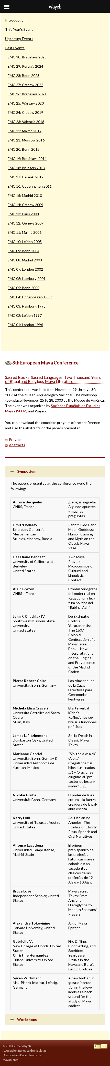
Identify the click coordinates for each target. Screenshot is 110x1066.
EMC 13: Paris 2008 (23, 214)
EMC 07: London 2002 (25, 269)
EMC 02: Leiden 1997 (25, 315)
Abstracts (17, 445)
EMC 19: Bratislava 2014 (27, 158)
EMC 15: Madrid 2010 (25, 195)
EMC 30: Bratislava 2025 (27, 57)
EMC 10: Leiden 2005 (25, 241)
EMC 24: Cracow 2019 (25, 112)
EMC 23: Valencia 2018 (26, 121)
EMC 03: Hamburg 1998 (27, 306)
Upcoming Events (19, 38)
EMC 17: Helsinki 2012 (25, 177)
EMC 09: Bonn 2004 (23, 251)
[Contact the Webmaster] (104, 1046)
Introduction (15, 20)
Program (16, 439)
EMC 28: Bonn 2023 (23, 75)
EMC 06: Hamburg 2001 (27, 278)
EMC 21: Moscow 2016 (26, 140)
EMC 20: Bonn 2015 (23, 149)
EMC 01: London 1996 (25, 324)
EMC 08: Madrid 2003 (25, 260)
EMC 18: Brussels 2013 (26, 168)
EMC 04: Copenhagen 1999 (30, 297)
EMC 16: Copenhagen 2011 (30, 186)
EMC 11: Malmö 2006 (24, 232)
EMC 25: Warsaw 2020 (26, 103)
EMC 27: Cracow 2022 (25, 85)
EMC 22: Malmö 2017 (24, 131)
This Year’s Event (19, 29)
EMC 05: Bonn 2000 (23, 288)
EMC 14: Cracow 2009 (25, 204)
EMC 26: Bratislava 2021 (27, 94)
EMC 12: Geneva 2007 (25, 223)
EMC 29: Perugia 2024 (25, 66)
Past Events (15, 48)
